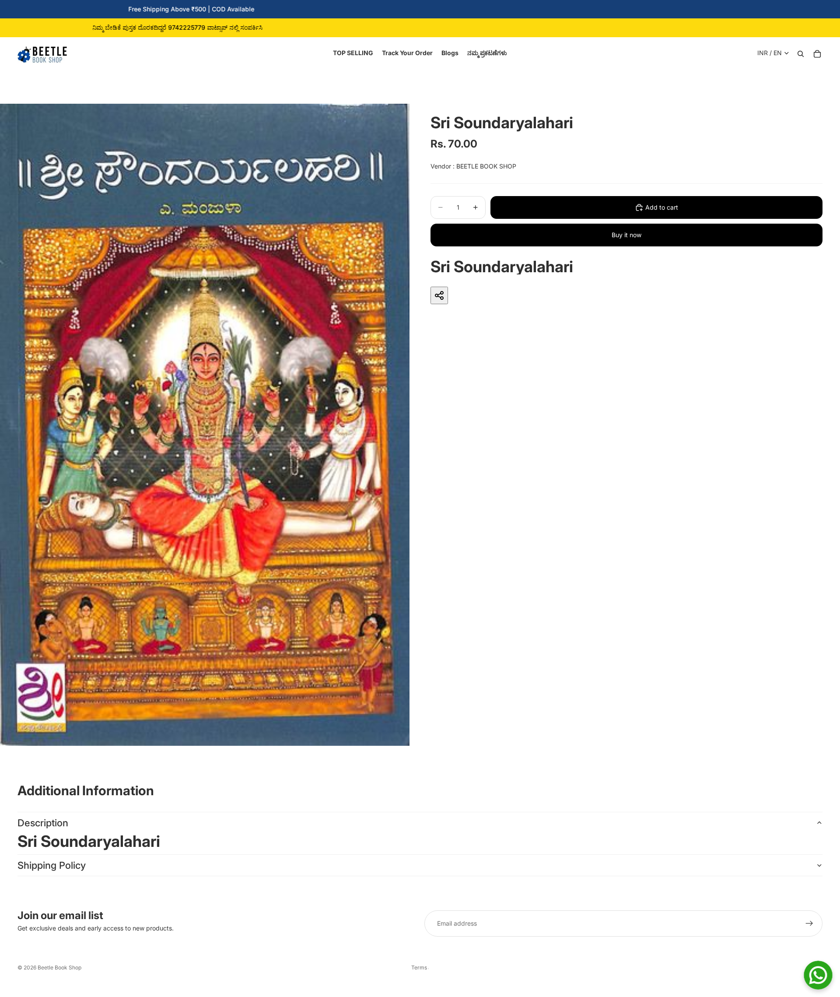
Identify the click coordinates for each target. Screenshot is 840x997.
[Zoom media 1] (205, 424)
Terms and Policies (420, 967)
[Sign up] (809, 923)
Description (43, 822)
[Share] (439, 295)
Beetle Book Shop (59, 967)
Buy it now (626, 235)
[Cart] (817, 53)
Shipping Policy (52, 865)
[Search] (800, 53)
